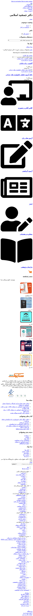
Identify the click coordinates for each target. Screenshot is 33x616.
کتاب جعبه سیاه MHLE (22, 429)
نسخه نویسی (22, 515)
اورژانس (23, 473)
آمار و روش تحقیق (20, 552)
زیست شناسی (22, 498)
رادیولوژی (23, 572)
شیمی (24, 531)
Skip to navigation (16, 1)
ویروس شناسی (21, 506)
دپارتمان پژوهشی (26, 267)
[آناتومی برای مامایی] (24, 58)
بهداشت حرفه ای (21, 541)
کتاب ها (27, 450)
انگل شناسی (22, 503)
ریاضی (24, 530)
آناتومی (24, 487)
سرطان (23, 571)
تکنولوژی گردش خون (20, 501)
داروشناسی (22, 514)
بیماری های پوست (20, 568)
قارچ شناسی (22, 508)
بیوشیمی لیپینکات (24, 422)
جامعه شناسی (22, 583)
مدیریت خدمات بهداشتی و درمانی (16, 538)
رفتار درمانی (22, 560)
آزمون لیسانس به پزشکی (22, 442)
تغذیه (24, 574)
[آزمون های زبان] (16, 135)
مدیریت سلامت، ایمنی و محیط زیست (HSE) (13, 539)
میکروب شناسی (21, 500)
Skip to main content (26, 1)
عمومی (23, 579)
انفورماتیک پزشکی (20, 525)
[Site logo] (27, 7)
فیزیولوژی (23, 489)
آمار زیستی (22, 528)
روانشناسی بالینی (21, 558)
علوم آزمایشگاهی (24, 443)
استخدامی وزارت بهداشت (22, 440)
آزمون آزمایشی (27, 171)
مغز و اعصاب (22, 563)
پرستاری (26, 435)
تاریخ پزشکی (22, 566)
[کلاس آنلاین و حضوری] (16, 105)
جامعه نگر (26, 34)
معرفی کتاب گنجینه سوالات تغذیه (19, 413)
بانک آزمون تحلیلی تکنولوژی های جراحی (19, 75)
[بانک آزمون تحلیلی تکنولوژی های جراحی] (20, 70)
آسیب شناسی (22, 557)
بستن (30, 19)
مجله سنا (26, 453)
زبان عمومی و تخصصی (19, 582)
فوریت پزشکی (21, 482)
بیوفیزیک (23, 523)
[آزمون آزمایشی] (16, 168)
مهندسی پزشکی (21, 527)
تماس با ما (26, 454)
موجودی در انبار (24, 27)
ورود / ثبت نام (25, 605)
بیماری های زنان (21, 564)
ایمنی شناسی (22, 509)
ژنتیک (24, 504)
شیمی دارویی (22, 519)
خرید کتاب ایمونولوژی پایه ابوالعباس (19, 424)
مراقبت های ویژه (21, 474)
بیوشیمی (23, 496)
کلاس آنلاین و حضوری (25, 108)
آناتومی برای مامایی (25, 63)
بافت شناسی (22, 490)
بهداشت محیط (22, 545)
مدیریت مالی (22, 544)
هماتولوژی (23, 511)
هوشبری (23, 481)
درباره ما (26, 456)
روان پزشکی (22, 555)
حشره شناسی (22, 588)
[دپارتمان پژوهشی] (16, 264)
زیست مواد (22, 580)
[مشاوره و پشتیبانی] (16, 231)
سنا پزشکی (29, 47)
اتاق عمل (26, 438)
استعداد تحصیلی (21, 587)
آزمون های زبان (27, 138)
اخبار (30, 204)
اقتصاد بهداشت (21, 550)
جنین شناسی (22, 492)
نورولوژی (23, 575)
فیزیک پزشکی (22, 533)
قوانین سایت (25, 451)
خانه (31, 49)
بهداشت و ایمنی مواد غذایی (18, 547)
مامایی (27, 437)
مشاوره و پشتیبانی (26, 234)
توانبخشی (23, 484)
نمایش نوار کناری (27, 55)
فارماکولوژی (22, 517)
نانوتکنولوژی (22, 534)
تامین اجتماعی (22, 585)
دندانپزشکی (22, 569)
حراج (27, 25)
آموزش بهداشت (21, 549)
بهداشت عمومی (21, 542)
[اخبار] (16, 201)
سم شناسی (22, 520)
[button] (26, 60)
